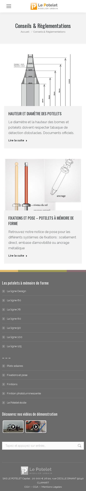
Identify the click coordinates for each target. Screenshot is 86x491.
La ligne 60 (14, 300)
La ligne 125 (14, 346)
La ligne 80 (14, 318)
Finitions (12, 384)
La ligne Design (16, 291)
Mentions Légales (52, 486)
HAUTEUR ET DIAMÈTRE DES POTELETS (35, 113)
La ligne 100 (14, 337)
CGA (35, 486)
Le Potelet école (16, 402)
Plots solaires (15, 365)
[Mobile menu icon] (8, 6)
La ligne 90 (14, 327)
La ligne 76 (14, 309)
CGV (27, 486)
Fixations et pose (17, 375)
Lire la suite (16, 140)
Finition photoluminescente (24, 393)
